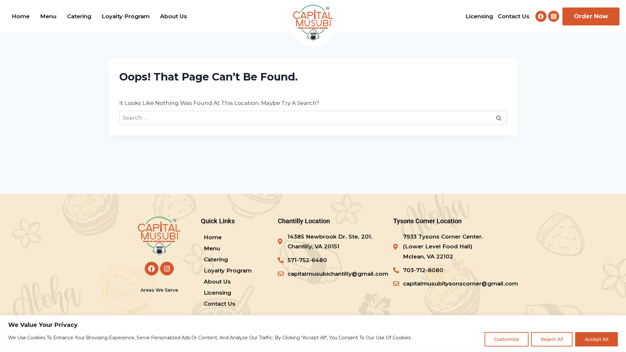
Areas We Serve (159, 290)
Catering (79, 16)
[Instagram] (553, 16)
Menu (48, 16)
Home (21, 16)
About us (173, 16)
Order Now (591, 16)
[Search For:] (313, 117)
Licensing (479, 16)
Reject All (552, 339)
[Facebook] (540, 16)
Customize (506, 339)
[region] (313, 333)
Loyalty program (126, 16)
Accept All (596, 339)
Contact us (513, 16)
